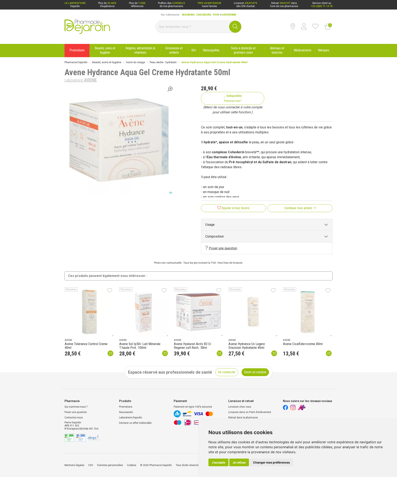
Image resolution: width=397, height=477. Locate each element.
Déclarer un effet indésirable (135, 422)
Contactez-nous (74, 417)
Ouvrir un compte (255, 372)
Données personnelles (110, 465)
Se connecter (227, 372)
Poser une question (223, 248)
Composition (214, 236)
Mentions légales (74, 465)
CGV (90, 465)
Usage (210, 225)
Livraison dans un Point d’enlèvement (249, 412)
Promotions (125, 406)
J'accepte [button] (218, 462)
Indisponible (233, 98)
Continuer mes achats (298, 208)
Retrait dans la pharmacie (243, 417)
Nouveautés (126, 412)
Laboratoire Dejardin (130, 417)
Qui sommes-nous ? (76, 406)
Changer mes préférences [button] (271, 462)
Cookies (131, 465)
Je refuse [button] (239, 462)
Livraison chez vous (239, 406)
